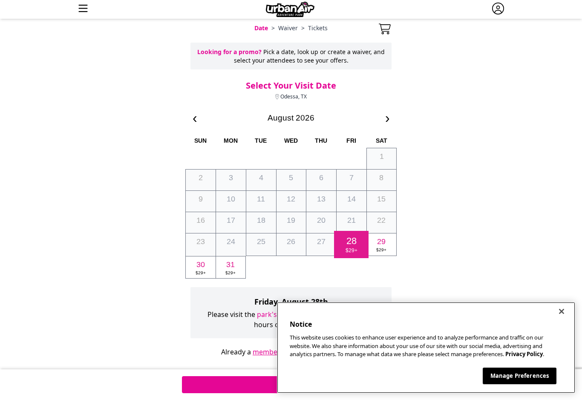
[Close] (561, 311)
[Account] (498, 9)
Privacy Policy (524, 354)
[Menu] (83, 9)
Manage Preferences (519, 375)
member (266, 352)
